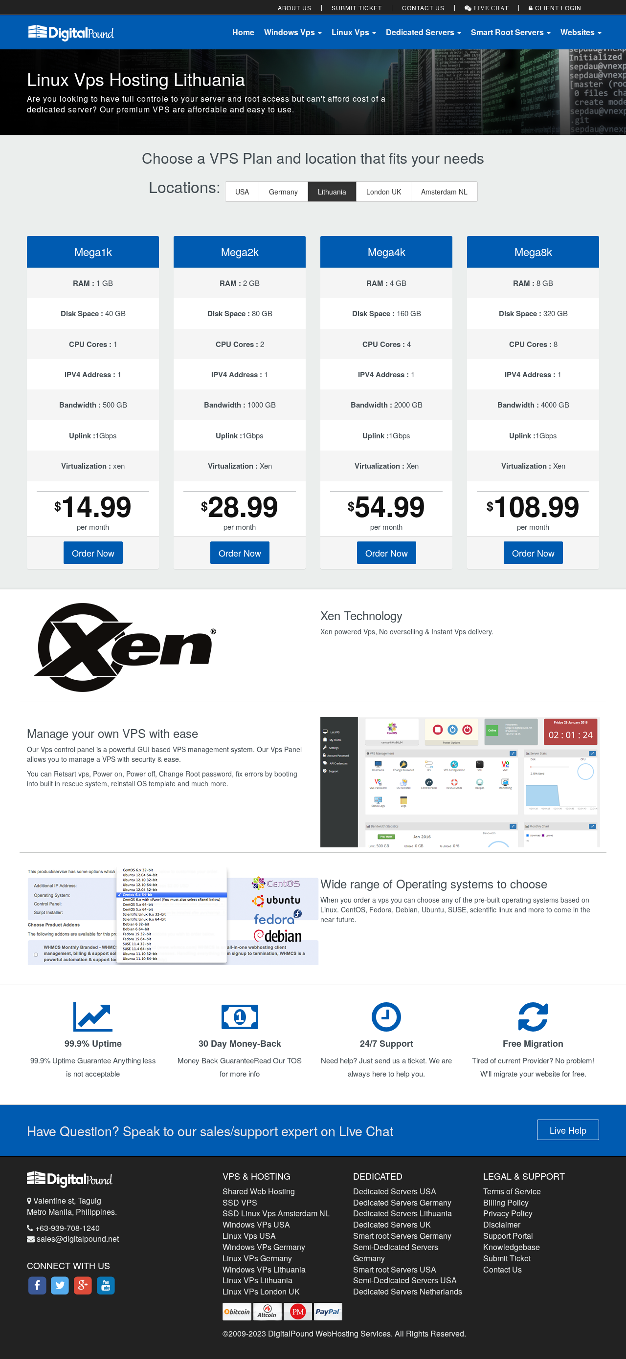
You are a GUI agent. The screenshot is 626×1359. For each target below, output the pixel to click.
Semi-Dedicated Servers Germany (395, 1252)
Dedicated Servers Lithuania (402, 1213)
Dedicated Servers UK (392, 1224)
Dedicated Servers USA (394, 1191)
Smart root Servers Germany (402, 1235)
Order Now (93, 552)
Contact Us (423, 7)
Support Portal (508, 1235)
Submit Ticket (357, 7)
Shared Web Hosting (259, 1191)
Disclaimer (501, 1224)
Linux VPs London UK (261, 1291)
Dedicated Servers (421, 32)
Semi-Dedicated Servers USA (405, 1280)
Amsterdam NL (444, 191)
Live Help (568, 1129)
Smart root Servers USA (394, 1269)
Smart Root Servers (508, 32)
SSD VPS (240, 1202)
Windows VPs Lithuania (264, 1269)
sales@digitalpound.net (78, 1238)
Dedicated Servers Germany (402, 1202)
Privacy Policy (508, 1213)
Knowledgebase (511, 1246)
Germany (283, 191)
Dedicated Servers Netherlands (407, 1291)
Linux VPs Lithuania (257, 1280)
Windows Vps (290, 32)
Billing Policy (506, 1202)
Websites (578, 32)
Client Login (557, 7)
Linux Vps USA (249, 1235)
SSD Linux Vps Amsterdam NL (276, 1213)
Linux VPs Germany (257, 1258)
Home (243, 32)
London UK (383, 191)
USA (242, 191)
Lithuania (332, 191)
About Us (295, 7)
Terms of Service (512, 1191)
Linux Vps (351, 32)
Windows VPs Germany (264, 1246)
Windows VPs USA (256, 1224)
